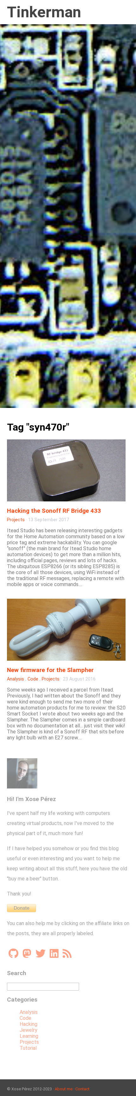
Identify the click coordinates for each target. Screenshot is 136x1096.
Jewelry (28, 1030)
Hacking (28, 1024)
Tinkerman (44, 12)
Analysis (15, 679)
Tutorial (28, 1048)
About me (63, 1089)
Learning (29, 1036)
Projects (16, 520)
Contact (82, 1089)
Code (33, 679)
